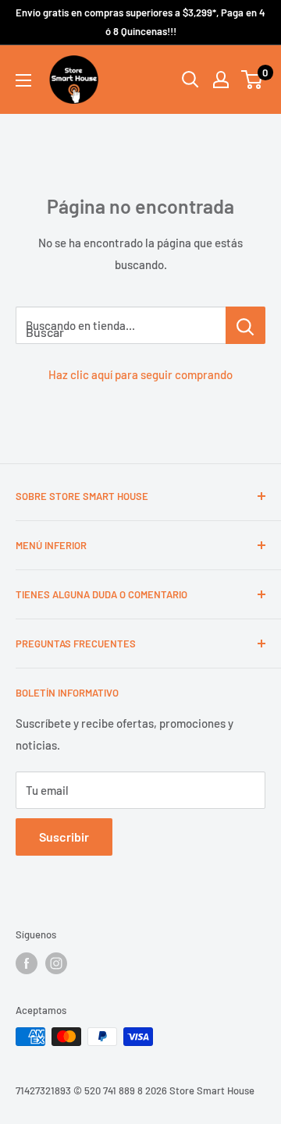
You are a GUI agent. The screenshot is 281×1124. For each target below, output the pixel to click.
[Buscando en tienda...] (245, 325)
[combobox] (121, 325)
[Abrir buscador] (190, 79)
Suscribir (64, 836)
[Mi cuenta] (221, 79)
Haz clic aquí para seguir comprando (140, 374)
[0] (252, 79)
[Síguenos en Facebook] (26, 963)
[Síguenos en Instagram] (56, 963)
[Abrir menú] (23, 80)
